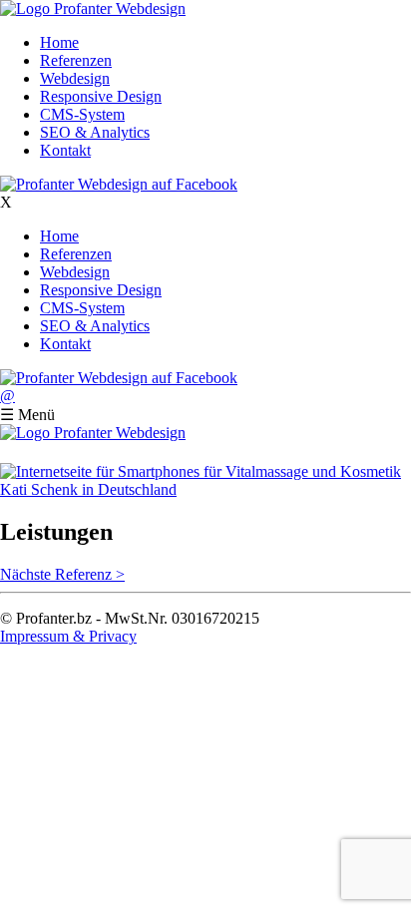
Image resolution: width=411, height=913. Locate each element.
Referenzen (76, 60)
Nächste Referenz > (62, 574)
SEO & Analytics (95, 132)
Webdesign (75, 78)
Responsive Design (101, 96)
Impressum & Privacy (68, 636)
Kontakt (65, 150)
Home (59, 42)
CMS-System (82, 114)
